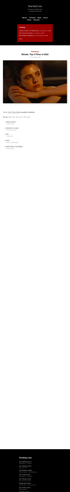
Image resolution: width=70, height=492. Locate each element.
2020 (9, 117)
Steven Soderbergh (12, 142)
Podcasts (36, 20)
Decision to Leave (12, 128)
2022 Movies (35, 52)
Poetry (29, 20)
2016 (24, 117)
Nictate (5, 112)
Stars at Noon (11, 122)
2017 (21, 117)
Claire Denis (10, 124)
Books (45, 18)
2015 (28, 117)
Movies (24, 18)
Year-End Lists (35, 6)
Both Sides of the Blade (14, 146)
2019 (13, 117)
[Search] (42, 20)
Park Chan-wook (11, 130)
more (20, 39)
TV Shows (32, 18)
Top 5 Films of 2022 (14, 112)
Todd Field (9, 136)
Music (39, 18)
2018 (17, 117)
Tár (7, 134)
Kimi (7, 140)
